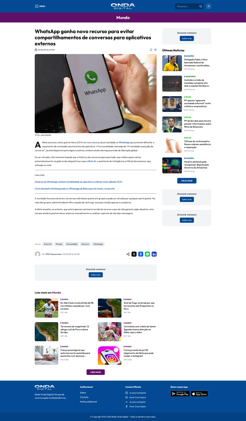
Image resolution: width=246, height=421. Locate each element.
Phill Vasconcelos (54, 254)
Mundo (59, 244)
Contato (84, 397)
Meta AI (92, 161)
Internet (47, 244)
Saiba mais (96, 275)
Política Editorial (88, 401)
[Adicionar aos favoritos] (151, 50)
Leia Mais (96, 372)
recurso (85, 244)
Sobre (83, 392)
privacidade (72, 244)
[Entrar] (208, 6)
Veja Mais (186, 180)
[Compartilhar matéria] (155, 50)
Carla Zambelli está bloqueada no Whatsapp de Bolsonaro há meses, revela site (75, 188)
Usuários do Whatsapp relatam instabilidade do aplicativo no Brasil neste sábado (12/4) (78, 181)
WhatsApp (124, 142)
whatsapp (98, 244)
